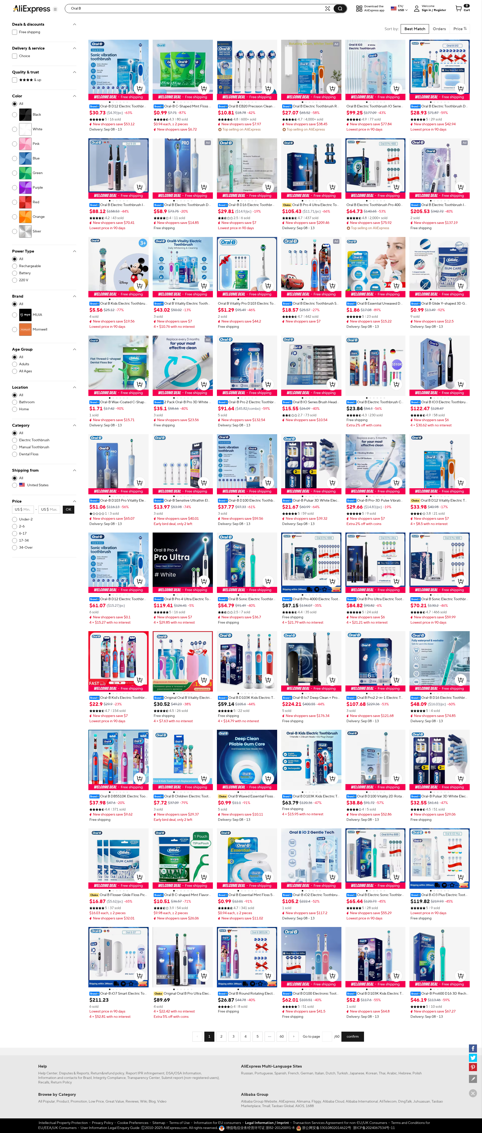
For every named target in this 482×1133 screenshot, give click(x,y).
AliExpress (287, 1101)
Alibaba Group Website (259, 1101)
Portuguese (264, 1073)
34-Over (26, 547)
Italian (319, 1073)
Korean (371, 1073)
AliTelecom (388, 1101)
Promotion (79, 1101)
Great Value (114, 1101)
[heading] (118, 106)
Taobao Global (283, 1106)
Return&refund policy (107, 1073)
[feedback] (473, 1079)
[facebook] (473, 1048)
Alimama (303, 1101)
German (306, 1073)
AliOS (299, 1106)
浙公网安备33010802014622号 (326, 1128)
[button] (55, 9)
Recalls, (44, 1082)
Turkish (342, 1073)
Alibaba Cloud (333, 1101)
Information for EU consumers (217, 1123)
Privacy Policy (102, 1123)
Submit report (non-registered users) (190, 1078)
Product (62, 1101)
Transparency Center (143, 1078)
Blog (152, 1101)
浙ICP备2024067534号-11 (374, 1128)
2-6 (22, 526)
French (293, 1073)
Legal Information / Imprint (267, 1123)
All (21, 104)
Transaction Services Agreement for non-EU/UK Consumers (340, 1123)
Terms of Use (179, 1123)
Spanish (280, 1073)
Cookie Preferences (132, 1123)
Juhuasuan (421, 1101)
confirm (353, 1036)
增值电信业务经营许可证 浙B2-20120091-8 (260, 1128)
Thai (382, 1073)
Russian (247, 1073)
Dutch (330, 1073)
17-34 (24, 540)
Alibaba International (362, 1101)
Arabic (392, 1073)
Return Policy (61, 1082)
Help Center (47, 1073)
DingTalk (405, 1101)
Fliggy (316, 1101)
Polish (417, 1073)
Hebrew (404, 1073)
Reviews (132, 1101)
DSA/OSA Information (183, 1073)
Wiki (143, 1101)
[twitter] (473, 1058)
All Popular (46, 1101)
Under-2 (26, 519)
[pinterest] (473, 1067)
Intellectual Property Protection (63, 1123)
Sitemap (158, 1123)
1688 (310, 1106)
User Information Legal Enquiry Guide (110, 1128)
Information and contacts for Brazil (65, 1078)
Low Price (96, 1101)
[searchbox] (197, 8)
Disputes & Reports (74, 1073)
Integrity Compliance (109, 1078)
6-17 (23, 533)
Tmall (266, 1106)
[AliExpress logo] (31, 9)
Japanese (356, 1073)
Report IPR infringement (145, 1073)
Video (161, 1101)
